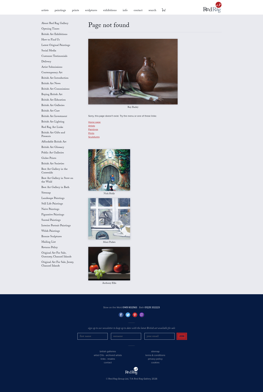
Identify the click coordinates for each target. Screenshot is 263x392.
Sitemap (46, 193)
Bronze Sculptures (51, 236)
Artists (91, 125)
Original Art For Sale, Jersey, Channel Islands (57, 264)
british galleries (108, 351)
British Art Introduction (54, 78)
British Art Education (53, 100)
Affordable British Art (53, 142)
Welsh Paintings (50, 231)
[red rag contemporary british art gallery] (212, 7)
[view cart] (163, 9)
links (103, 358)
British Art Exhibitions (54, 34)
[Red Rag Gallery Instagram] (141, 314)
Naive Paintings (50, 209)
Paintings (93, 129)
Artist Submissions (51, 67)
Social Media (48, 51)
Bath (149, 307)
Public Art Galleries (52, 153)
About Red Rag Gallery (54, 23)
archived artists (114, 355)
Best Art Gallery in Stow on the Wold (57, 180)
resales (111, 358)
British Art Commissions (55, 89)
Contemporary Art (51, 72)
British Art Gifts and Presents (53, 135)
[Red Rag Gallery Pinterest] (135, 314)
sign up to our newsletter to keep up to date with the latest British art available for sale (131, 328)
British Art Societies (52, 164)
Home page (94, 122)
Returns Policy (49, 247)
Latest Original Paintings (55, 45)
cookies (155, 362)
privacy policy (155, 358)
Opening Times (50, 29)
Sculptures (94, 136)
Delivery (46, 62)
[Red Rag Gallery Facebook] (121, 314)
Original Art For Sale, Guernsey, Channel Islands (56, 255)
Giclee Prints (48, 158)
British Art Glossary (52, 147)
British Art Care (50, 111)
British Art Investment (54, 116)
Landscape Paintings (52, 198)
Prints (91, 133)
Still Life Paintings (52, 204)
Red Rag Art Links (52, 127)
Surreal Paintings (51, 220)
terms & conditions (155, 355)
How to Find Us (50, 40)
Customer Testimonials (54, 56)
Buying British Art (51, 94)
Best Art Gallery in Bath (55, 187)
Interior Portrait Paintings (56, 225)
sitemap (155, 351)
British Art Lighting (52, 122)
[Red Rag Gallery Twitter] (128, 314)
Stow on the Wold (120, 307)
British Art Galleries (52, 105)
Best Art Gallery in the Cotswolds (54, 171)
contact (108, 362)
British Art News (50, 83)
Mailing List (48, 242)
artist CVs (99, 355)
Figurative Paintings (52, 215)
